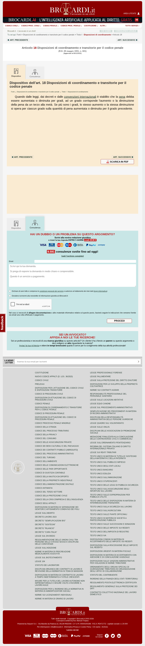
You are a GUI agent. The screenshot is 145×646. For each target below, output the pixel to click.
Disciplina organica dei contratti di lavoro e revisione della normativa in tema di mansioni (59, 570)
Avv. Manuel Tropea (81, 621)
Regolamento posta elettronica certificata (113, 583)
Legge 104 (40, 561)
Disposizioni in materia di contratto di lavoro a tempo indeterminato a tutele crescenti (59, 576)
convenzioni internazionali (80, 96)
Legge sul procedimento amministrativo (111, 407)
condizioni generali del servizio (51, 291)
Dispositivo (16, 228)
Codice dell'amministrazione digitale (54, 484)
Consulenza (35, 76)
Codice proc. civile (30, 26)
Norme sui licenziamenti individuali (53, 595)
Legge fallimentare (100, 376)
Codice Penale (50, 26)
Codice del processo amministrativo (54, 454)
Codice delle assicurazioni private (53, 442)
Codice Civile (11, 26)
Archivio (105, 627)
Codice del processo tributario (52, 431)
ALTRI (102, 26)
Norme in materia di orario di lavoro (54, 599)
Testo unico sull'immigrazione (106, 477)
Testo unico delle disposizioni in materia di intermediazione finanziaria (113, 502)
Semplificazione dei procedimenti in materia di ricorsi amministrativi (113, 412)
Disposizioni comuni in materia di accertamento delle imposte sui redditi (111, 540)
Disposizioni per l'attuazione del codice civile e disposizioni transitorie (59, 389)
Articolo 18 (117, 35)
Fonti (19, 35)
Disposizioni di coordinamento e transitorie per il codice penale (48, 35)
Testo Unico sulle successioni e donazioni (112, 524)
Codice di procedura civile (49, 394)
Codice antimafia (44, 488)
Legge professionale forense (106, 373)
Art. (19, 40)
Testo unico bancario (101, 470)
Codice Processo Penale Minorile (53, 423)
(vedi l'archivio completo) (72, 256)
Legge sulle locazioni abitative (106, 400)
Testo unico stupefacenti (103, 481)
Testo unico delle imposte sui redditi (110, 528)
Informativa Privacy (71, 627)
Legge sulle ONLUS (100, 427)
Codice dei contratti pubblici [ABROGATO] (56, 450)
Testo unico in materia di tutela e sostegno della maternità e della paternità (113, 457)
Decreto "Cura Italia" (46, 532)
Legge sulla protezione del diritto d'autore (113, 380)
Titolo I (93, 35)
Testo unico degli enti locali (105, 466)
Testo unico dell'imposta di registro (109, 532)
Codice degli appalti (45, 503)
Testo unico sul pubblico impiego (107, 462)
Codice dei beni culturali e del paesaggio (57, 446)
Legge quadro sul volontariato (107, 423)
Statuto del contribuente (104, 575)
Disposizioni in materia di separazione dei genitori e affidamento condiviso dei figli (57, 508)
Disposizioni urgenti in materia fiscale (110, 551)
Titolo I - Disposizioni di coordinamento (75, 92)
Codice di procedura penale (49, 413)
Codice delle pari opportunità (51, 469)
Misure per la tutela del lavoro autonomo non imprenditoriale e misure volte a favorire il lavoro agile (60, 583)
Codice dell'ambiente (46, 461)
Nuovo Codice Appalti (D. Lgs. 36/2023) (54, 376)
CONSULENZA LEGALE (125, 31)
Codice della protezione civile (51, 496)
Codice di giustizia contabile (50, 473)
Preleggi (39, 384)
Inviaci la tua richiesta (29, 345)
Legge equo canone (100, 404)
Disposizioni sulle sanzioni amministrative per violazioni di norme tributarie (112, 562)
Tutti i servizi (131, 26)
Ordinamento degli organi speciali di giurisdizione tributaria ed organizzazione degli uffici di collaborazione (112, 569)
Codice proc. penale (70, 26)
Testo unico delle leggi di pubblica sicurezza (114, 485)
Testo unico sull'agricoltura (105, 510)
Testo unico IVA (98, 535)
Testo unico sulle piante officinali (108, 514)
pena (122, 96)
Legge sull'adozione (45, 548)
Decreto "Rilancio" (45, 528)
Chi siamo (96, 627)
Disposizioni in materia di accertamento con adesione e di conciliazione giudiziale (113, 556)
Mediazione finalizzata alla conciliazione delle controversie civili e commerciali (111, 438)
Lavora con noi (72, 630)
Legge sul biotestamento (48, 558)
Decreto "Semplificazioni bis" (50, 521)
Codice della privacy (46, 435)
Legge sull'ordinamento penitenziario (110, 443)
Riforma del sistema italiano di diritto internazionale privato (110, 447)
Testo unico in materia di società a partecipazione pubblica (108, 519)
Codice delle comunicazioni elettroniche (57, 465)
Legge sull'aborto (45, 513)
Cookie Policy (86, 627)
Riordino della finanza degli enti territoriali (114, 579)
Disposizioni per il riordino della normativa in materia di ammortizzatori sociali (59, 590)
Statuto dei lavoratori (47, 565)
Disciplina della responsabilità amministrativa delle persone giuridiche (111, 418)
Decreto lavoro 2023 (45, 517)
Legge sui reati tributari (103, 452)
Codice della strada (45, 427)
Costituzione (90, 26)
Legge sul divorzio (45, 536)
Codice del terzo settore (48, 492)
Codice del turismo (45, 457)
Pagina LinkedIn (119, 635)
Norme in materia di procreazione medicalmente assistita (53, 553)
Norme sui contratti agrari (104, 390)
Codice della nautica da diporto (52, 477)
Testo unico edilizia (100, 474)
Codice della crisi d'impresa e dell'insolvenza (59, 499)
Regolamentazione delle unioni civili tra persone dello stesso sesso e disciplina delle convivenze (56, 542)
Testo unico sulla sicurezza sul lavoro (111, 507)
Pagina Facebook (107, 635)
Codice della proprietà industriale (53, 480)
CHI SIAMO (106, 31)
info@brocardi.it (57, 627)
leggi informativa (100, 291)
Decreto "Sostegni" (45, 524)
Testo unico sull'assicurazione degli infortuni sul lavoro (109, 490)
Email (11, 261)
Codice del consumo (45, 438)
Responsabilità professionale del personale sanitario (108, 395)
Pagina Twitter (113, 635)
